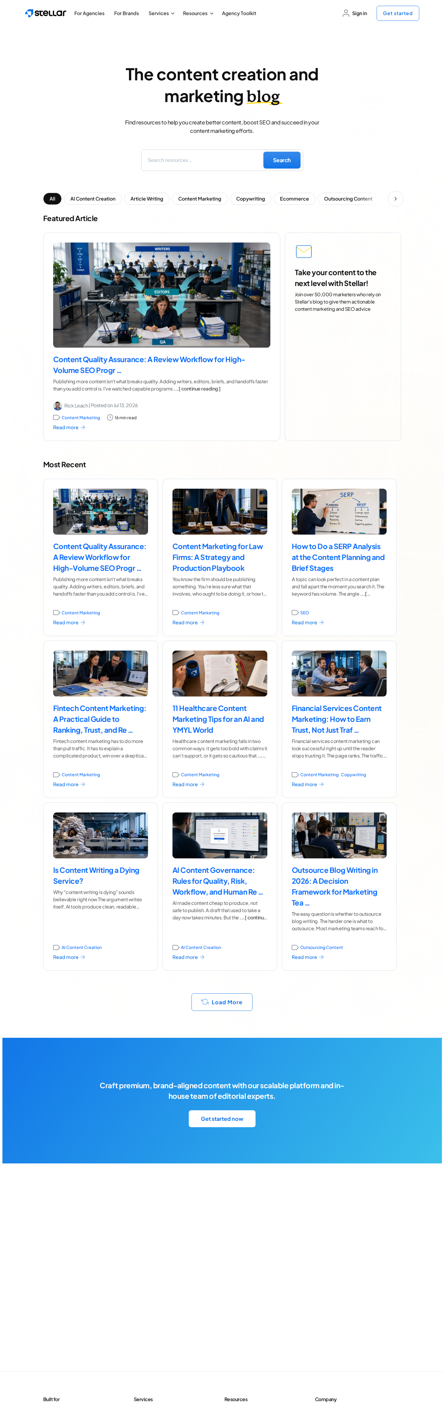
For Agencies (89, 13)
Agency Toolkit (239, 13)
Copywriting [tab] (250, 198)
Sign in (359, 13)
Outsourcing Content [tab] (348, 198)
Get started (398, 13)
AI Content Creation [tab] (92, 198)
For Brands (126, 13)
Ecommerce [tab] (294, 198)
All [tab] (52, 198)
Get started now (222, 1118)
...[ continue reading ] (197, 388)
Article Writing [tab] (146, 198)
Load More (227, 1002)
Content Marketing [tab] (199, 198)
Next (396, 199)
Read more (66, 427)
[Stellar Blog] (45, 13)
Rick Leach (76, 405)
